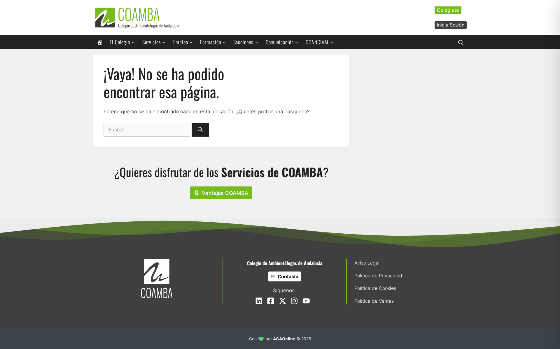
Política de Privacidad (378, 276)
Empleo (180, 42)
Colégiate (448, 10)
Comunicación (280, 42)
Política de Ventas (374, 301)
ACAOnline (284, 338)
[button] (461, 42)
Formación (210, 42)
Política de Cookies (375, 288)
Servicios (151, 42)
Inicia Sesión (450, 25)
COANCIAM (317, 42)
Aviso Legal (366, 263)
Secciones (243, 42)
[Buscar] (200, 130)
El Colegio (120, 42)
